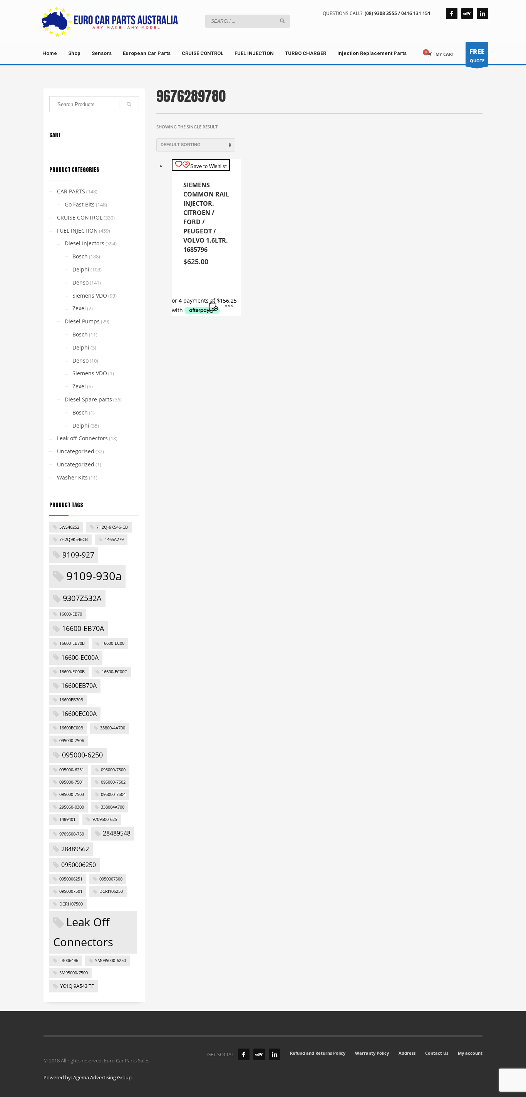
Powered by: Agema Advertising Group (88, 1077)
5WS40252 (69, 527)
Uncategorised (75, 451)
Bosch (80, 256)
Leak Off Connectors (83, 932)
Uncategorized (75, 464)
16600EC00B (71, 728)
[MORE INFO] (229, 306)
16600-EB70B (72, 643)
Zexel (79, 308)
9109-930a (94, 575)
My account (470, 1053)
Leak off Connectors (82, 438)
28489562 (75, 849)
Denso (80, 282)
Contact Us (436, 1053)
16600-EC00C (114, 671)
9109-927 (78, 555)
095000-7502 (113, 782)
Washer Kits (72, 477)
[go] (282, 20)
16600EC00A (79, 713)
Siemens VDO (89, 295)
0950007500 (110, 879)
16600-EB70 (70, 614)
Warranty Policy (372, 1053)
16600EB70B (71, 699)
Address (407, 1053)
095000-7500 (113, 769)
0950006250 (78, 865)
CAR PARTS (71, 191)
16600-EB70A (83, 628)
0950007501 (70, 891)
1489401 (67, 819)
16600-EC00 (113, 643)
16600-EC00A (80, 657)
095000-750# (71, 740)
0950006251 (70, 879)
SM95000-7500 (73, 972)
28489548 (117, 833)
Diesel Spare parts (88, 399)
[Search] (129, 104)
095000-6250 (82, 754)
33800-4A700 (112, 728)
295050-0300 (71, 807)
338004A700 (112, 807)
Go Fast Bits (80, 204)
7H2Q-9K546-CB (112, 527)
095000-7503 (71, 794)
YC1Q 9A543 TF (77, 985)
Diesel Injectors (84, 243)
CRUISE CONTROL (79, 217)
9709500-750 (71, 834)
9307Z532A (82, 598)
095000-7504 (113, 794)
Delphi (80, 269)
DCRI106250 (111, 891)
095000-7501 (71, 782)
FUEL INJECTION (77, 230)
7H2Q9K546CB (73, 539)
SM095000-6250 (110, 960)
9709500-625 (104, 819)
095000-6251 (71, 769)
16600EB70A (79, 685)
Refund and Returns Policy (317, 1053)
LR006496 (68, 960)
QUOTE (476, 55)
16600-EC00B (72, 671)
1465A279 (114, 539)
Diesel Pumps (82, 321)
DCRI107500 (71, 904)
